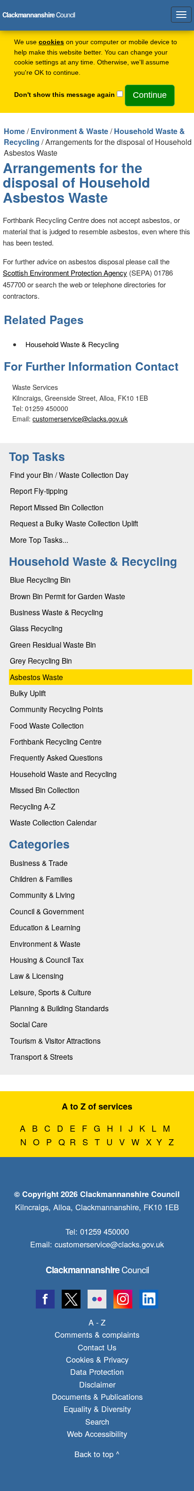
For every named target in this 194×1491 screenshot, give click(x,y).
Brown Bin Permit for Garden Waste (67, 596)
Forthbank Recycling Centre (56, 741)
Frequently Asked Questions (56, 757)
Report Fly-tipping (39, 490)
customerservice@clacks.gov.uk (80, 418)
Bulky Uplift (28, 693)
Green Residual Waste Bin (53, 644)
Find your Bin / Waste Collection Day (69, 474)
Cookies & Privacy (97, 1359)
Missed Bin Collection (45, 790)
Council (97, 1269)
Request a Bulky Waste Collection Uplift (74, 523)
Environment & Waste (69, 131)
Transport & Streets (41, 1056)
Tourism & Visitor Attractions (55, 1040)
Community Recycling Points (56, 709)
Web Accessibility (97, 1433)
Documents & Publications (97, 1396)
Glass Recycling (36, 628)
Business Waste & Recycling (56, 612)
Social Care (29, 1024)
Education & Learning (45, 927)
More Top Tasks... (39, 539)
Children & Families (41, 878)
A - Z (97, 1322)
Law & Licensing (37, 975)
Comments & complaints (97, 1334)
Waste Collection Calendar (53, 822)
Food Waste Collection (47, 725)
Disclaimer (97, 1384)
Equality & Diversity (97, 1408)
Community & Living (42, 894)
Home (14, 131)
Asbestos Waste (36, 677)
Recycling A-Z (33, 806)
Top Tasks (37, 456)
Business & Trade (39, 862)
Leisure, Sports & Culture (50, 992)
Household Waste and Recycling (63, 774)
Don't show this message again (64, 94)
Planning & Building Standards (59, 1008)
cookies (51, 42)
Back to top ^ (97, 1453)
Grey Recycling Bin (41, 660)
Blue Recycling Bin (40, 579)
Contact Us (97, 1347)
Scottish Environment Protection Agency (65, 273)
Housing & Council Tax (47, 959)
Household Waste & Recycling (72, 344)
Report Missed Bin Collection (57, 507)
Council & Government (47, 911)
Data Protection (97, 1371)
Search (97, 1421)
